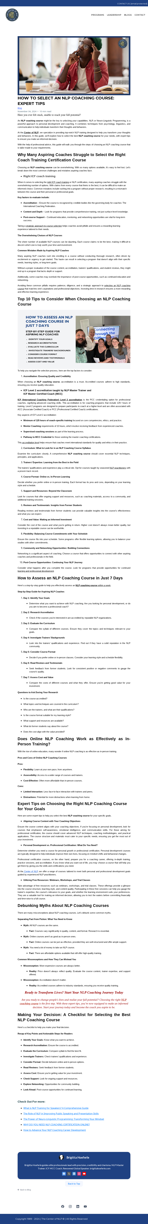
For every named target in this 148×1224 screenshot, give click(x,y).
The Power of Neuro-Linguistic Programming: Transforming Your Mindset (63, 1119)
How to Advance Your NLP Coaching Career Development (54, 1130)
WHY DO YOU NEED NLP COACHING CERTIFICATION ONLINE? (56, 1124)
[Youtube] (84, 1174)
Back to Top (74, 1183)
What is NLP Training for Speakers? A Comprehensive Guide (55, 1108)
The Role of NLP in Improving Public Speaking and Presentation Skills (61, 1113)
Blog (20, 108)
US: (137, 3)
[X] (69, 1174)
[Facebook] (64, 1174)
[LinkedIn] (74, 1174)
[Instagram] (79, 1174)
